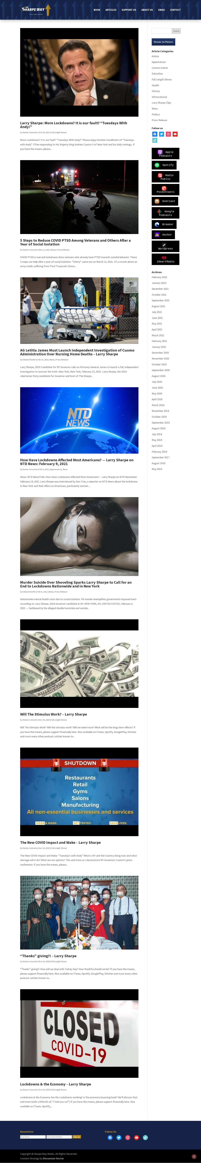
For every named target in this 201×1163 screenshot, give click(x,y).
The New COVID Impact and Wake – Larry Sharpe (60, 842)
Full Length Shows (59, 132)
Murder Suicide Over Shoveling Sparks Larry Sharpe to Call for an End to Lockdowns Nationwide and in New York (76, 584)
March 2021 (158, 335)
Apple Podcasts (166, 154)
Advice (155, 56)
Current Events (160, 67)
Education (157, 73)
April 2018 (157, 445)
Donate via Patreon (163, 42)
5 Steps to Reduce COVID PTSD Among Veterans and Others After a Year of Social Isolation (75, 242)
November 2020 (160, 358)
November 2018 (160, 410)
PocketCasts (166, 192)
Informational (159, 97)
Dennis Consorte (30, 132)
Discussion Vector (53, 1158)
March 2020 (158, 405)
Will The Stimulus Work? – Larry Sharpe (53, 714)
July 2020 (157, 381)
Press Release (63, 249)
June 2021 (157, 318)
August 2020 (158, 376)
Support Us (129, 10)
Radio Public (167, 177)
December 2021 (160, 288)
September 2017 (161, 457)
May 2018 (157, 440)
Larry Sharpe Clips (161, 102)
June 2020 (157, 387)
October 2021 (159, 294)
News (53, 249)
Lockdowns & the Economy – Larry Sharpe (55, 1084)
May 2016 (157, 469)
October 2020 (159, 364)
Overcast (168, 201)
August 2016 (158, 463)
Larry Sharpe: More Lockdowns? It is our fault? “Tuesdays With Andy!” (73, 124)
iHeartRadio (166, 261)
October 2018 (159, 416)
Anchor (167, 234)
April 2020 (157, 399)
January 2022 (159, 283)
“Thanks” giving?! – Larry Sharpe (48, 955)
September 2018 (161, 422)
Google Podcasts (166, 213)
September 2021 (161, 300)
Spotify (168, 164)
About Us (147, 10)
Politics (156, 114)
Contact (175, 10)
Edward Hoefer (29, 359)
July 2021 (157, 312)
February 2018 (159, 451)
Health (155, 85)
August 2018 (158, 428)
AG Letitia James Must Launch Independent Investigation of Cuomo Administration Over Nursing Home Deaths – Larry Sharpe (77, 352)
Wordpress (165, 248)
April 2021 (157, 329)
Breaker (168, 224)
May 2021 (157, 323)
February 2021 (159, 341)
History (156, 91)
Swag (161, 10)
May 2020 (157, 393)
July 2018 (157, 434)
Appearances (56, 469)
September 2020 (161, 370)
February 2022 (159, 277)
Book (97, 10)
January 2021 (159, 347)
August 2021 (158, 306)
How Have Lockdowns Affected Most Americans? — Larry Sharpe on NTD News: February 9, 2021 (76, 461)
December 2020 (160, 352)
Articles (111, 10)
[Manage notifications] (194, 1156)
